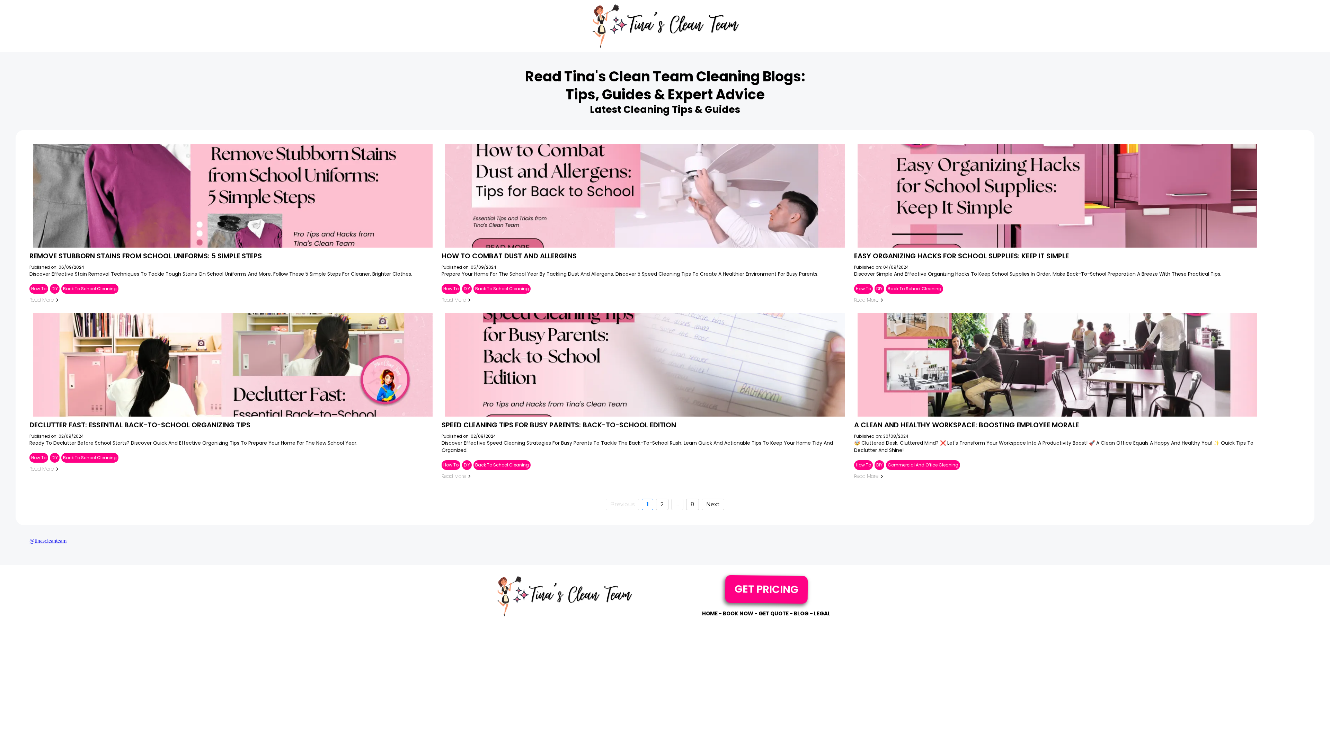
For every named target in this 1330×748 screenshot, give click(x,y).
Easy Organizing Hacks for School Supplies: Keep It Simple (961, 256)
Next (713, 504)
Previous (622, 504)
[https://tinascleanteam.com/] (665, 26)
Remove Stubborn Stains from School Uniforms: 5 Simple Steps (145, 256)
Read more (41, 299)
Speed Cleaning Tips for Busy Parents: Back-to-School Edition (559, 425)
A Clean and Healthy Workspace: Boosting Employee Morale (966, 425)
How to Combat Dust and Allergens (509, 256)
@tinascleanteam (47, 541)
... (677, 504)
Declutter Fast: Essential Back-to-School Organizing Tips (139, 425)
